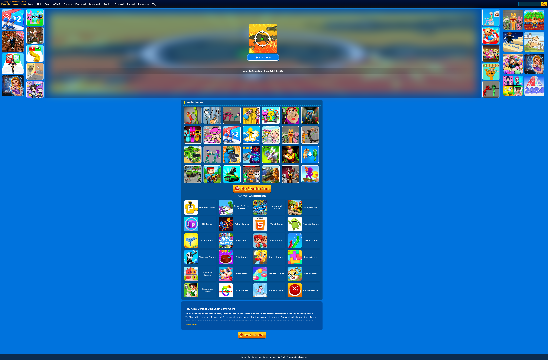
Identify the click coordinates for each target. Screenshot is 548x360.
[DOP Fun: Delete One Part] (251, 108)
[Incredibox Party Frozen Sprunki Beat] (35, 10)
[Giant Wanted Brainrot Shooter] (271, 166)
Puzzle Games (301, 357)
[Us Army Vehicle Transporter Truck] (193, 147)
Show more (191, 324)
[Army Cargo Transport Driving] (193, 166)
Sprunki (119, 4)
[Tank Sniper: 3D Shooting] (232, 166)
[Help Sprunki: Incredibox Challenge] (490, 64)
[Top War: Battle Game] (251, 127)
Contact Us (275, 357)
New (31, 4)
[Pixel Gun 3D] (212, 166)
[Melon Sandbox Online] (193, 108)
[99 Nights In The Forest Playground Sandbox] (290, 166)
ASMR (56, 4)
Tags (154, 4)
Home (243, 357)
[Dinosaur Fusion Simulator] (310, 147)
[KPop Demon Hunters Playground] (212, 147)
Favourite (143, 4)
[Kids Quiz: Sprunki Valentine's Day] (271, 108)
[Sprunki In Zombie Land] (193, 127)
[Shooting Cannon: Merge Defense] (251, 147)
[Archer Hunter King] (271, 147)
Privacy (290, 357)
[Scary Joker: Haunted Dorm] (290, 147)
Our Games (252, 357)
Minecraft (94, 4)
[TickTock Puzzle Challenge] (35, 64)
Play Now (265, 57)
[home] (13, 4)
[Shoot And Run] (310, 166)
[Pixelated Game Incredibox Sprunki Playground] (490, 82)
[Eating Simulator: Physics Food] (490, 10)
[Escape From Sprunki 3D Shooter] (251, 166)
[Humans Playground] (310, 127)
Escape (68, 4)
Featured (80, 4)
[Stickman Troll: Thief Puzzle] (212, 108)
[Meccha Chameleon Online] (35, 28)
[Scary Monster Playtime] (310, 108)
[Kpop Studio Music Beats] (490, 46)
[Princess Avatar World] (271, 127)
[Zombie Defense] (232, 147)
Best (47, 4)
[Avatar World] (212, 127)
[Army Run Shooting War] (232, 127)
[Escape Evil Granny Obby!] (290, 108)
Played (131, 4)
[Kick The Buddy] (490, 28)
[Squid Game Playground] (232, 108)
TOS (283, 357)
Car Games (263, 357)
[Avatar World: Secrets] (35, 82)
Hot (39, 4)
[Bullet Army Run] (35, 46)
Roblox (108, 4)
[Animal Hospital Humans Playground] (290, 127)
